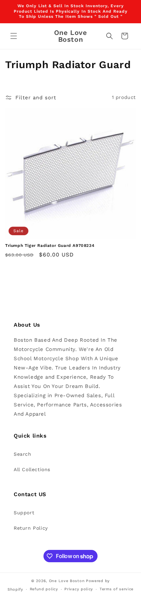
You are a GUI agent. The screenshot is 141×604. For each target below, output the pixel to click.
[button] (13, 35)
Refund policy (44, 589)
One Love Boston (67, 581)
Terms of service (116, 589)
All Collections (32, 469)
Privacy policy (78, 589)
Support (24, 512)
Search (22, 454)
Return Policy (31, 528)
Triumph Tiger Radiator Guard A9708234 (49, 245)
